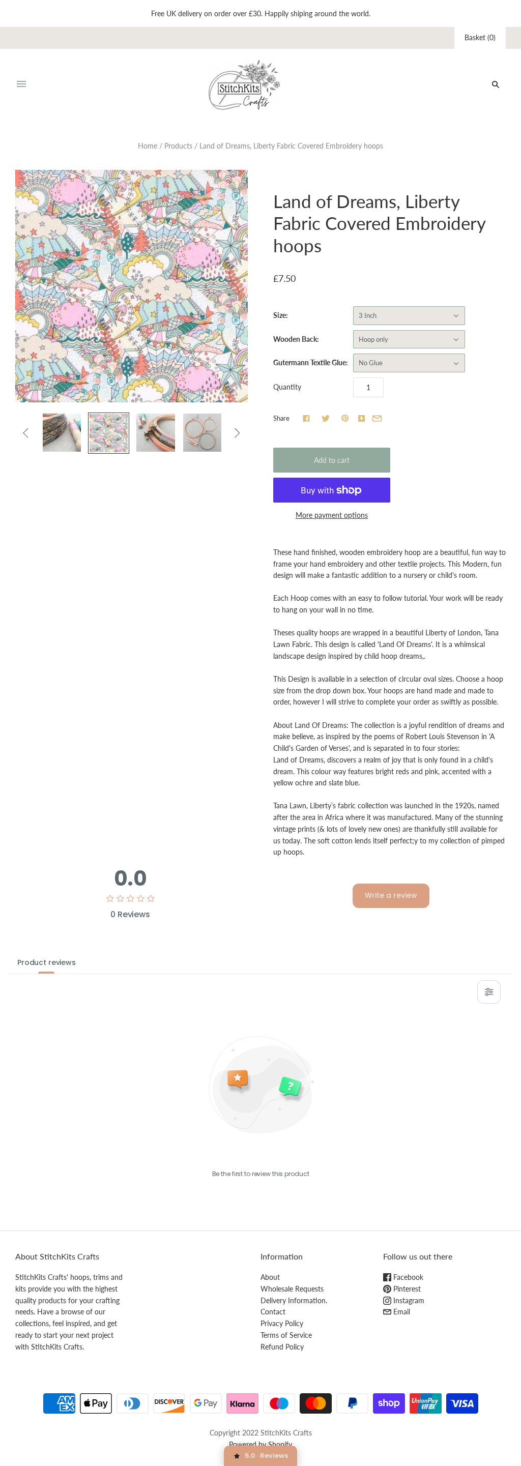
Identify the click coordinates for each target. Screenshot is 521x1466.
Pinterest (406, 1288)
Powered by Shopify (260, 1444)
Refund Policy (282, 1346)
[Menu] (21, 84)
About (270, 1277)
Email (400, 1311)
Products (178, 145)
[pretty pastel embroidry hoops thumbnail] (155, 433)
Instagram (407, 1300)
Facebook (407, 1277)
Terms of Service (286, 1335)
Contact (272, 1311)
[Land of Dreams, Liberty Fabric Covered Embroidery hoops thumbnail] (108, 433)
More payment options (332, 515)
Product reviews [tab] (46, 962)
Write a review (391, 895)
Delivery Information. (293, 1300)
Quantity (287, 387)
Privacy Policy (281, 1323)
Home (147, 145)
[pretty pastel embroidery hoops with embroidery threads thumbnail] (62, 433)
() (480, 37)
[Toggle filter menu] (489, 992)
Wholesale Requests (292, 1288)
